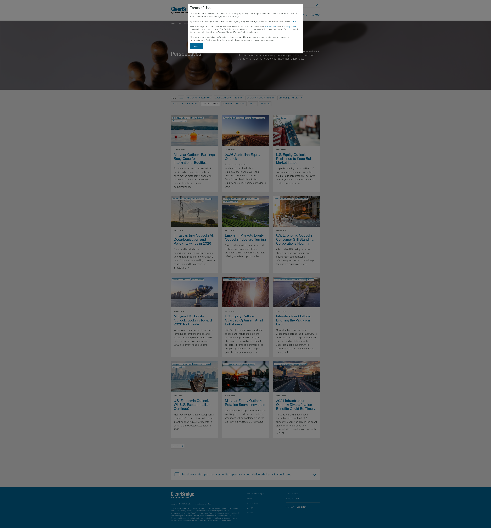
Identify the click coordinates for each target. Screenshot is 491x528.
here (294, 21)
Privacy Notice (290, 26)
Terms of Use (270, 26)
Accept (196, 46)
